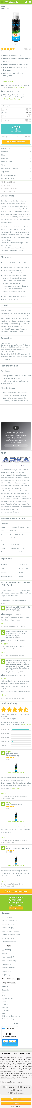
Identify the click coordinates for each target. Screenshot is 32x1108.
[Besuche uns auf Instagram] (17, 1024)
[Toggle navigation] (2, 2)
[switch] (5, 1087)
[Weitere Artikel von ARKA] (16, 461)
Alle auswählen (16, 1099)
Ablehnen (16, 1103)
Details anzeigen (16, 1106)
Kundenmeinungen (7, 178)
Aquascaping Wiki (8, 999)
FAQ (3, 993)
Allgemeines (5, 172)
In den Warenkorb (17, 141)
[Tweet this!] (27, 49)
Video (3, 165)
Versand (19, 131)
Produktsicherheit (7, 162)
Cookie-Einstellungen (9, 1019)
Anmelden (27, 725)
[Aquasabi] (10, 2)
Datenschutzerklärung (7, 1082)
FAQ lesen (7, 185)
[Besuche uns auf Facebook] (15, 1024)
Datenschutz (6, 1007)
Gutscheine (5, 990)
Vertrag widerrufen (16, 908)
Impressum (5, 1004)
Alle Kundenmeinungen (17, 891)
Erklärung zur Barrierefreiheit (11, 1016)
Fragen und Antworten (8, 175)
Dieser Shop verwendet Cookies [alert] (16, 1054)
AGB (3, 1013)
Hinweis (4, 155)
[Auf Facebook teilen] (25, 49)
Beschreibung (6, 148)
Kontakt (4, 1001)
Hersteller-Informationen (9, 168)
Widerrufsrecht (7, 1010)
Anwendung (5, 158)
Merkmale (4, 152)
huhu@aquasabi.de (10, 188)
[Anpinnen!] (30, 49)
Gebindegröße (6, 106)
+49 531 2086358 (9, 191)
